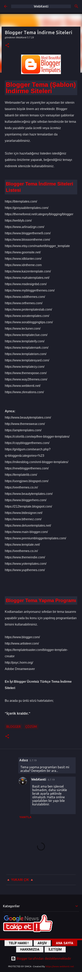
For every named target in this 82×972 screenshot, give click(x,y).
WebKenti (41, 6)
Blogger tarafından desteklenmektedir (43, 958)
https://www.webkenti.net (60, 966)
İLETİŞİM (55, 949)
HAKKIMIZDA (29, 949)
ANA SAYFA (64, 943)
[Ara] (76, 6)
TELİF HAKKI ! (18, 943)
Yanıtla (25, 817)
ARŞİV (42, 943)
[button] (7, 45)
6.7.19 (51, 779)
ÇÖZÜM (31, 726)
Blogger (13, 726)
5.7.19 (33, 760)
